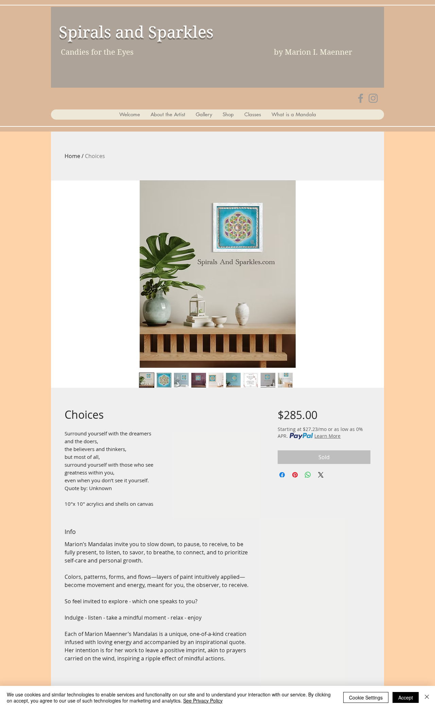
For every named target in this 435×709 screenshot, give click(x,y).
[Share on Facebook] (282, 475)
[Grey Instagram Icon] (373, 98)
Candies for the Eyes (97, 52)
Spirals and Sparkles (136, 32)
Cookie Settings (366, 697)
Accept (405, 697)
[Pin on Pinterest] (295, 475)
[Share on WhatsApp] (308, 475)
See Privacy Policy (203, 700)
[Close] (427, 697)
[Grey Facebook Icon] (360, 98)
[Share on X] (321, 475)
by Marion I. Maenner (313, 52)
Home (72, 156)
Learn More (327, 436)
